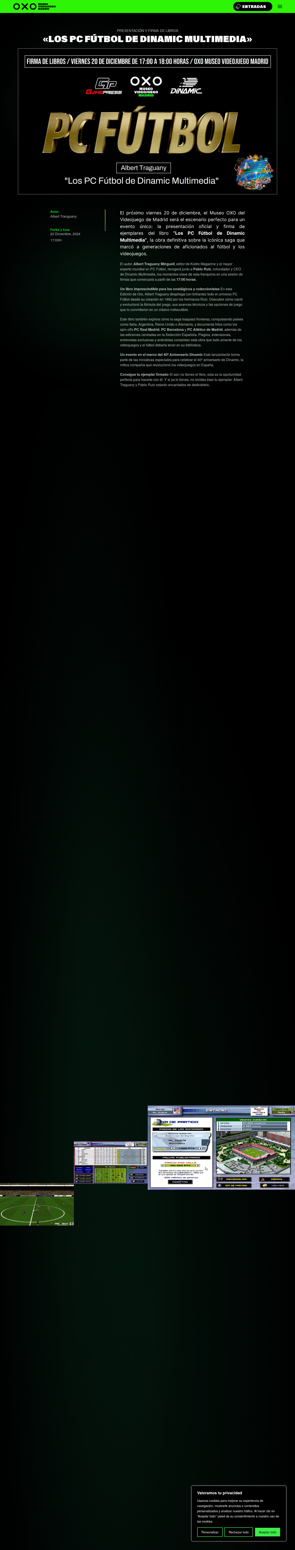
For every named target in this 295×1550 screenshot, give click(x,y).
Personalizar (210, 1532)
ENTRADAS (254, 6)
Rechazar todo (239, 1532)
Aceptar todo (267, 1532)
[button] (279, 6)
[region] (238, 1513)
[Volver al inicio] (34, 6)
